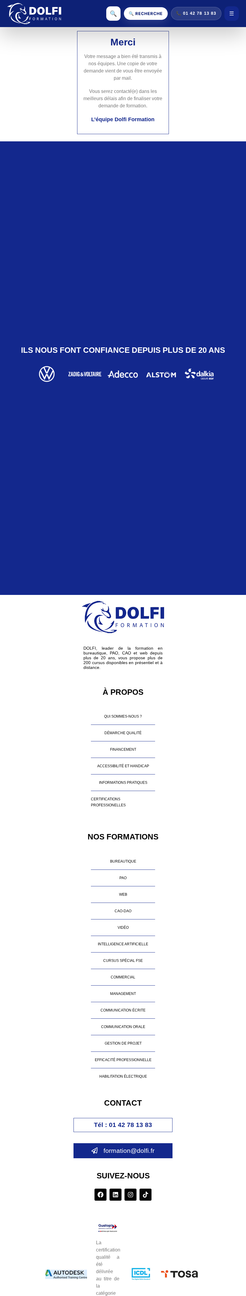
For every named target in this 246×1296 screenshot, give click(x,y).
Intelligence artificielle (123, 944)
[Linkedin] (116, 1195)
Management (123, 994)
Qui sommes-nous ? (123, 716)
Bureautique (123, 861)
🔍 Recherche (146, 13)
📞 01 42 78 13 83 (196, 13)
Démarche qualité (123, 733)
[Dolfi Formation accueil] (34, 13)
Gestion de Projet (123, 1043)
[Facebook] (100, 1195)
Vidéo (123, 927)
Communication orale (123, 1027)
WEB (123, 894)
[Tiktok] (146, 1195)
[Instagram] (130, 1195)
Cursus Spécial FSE (123, 960)
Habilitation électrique (123, 1076)
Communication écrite (123, 1010)
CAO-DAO (123, 911)
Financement (123, 749)
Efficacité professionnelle (123, 1060)
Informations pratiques (123, 782)
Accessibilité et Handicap (123, 766)
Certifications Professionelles (108, 802)
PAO (123, 878)
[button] (123, 1125)
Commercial (123, 977)
